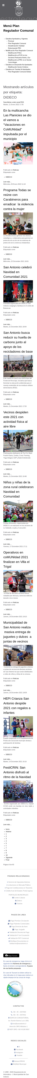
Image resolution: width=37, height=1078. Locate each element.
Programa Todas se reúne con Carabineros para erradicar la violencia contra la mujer (18, 199)
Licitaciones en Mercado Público (19, 885)
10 (6, 855)
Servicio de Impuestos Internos (19, 882)
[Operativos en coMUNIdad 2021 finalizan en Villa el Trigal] (18, 581)
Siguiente (9, 857)
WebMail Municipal (19, 1064)
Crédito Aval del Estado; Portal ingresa (19, 891)
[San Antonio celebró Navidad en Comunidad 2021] (18, 291)
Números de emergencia (21, 963)
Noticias (16, 170)
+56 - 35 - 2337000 (19, 1012)
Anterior (8, 831)
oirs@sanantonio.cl (19, 1023)
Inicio (7, 829)
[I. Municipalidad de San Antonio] (18, 4)
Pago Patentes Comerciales (19, 924)
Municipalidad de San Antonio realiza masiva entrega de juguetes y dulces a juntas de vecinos (17, 632)
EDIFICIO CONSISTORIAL (19, 1018)
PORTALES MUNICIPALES (18, 895)
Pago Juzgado (20, 929)
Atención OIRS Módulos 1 (18, 1026)
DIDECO (9, 177)
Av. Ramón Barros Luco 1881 (18, 1021)
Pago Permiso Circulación (19, 921)
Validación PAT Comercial (19, 938)
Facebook (19, 1049)
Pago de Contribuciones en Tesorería (19, 888)
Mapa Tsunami (12, 955)
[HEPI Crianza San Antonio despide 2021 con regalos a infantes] (18, 726)
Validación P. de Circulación (19, 935)
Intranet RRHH (19, 1061)
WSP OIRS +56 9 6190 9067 (19, 1029)
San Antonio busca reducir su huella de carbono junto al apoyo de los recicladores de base (18, 342)
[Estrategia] (18, 18)
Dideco (19, 900)
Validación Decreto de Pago (19, 932)
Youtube (19, 1055)
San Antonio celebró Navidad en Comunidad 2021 (17, 271)
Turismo (19, 903)
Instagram (19, 1052)
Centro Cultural (19, 898)
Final (7, 860)
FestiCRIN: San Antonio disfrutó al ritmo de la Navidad (17, 772)
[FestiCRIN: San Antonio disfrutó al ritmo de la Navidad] (18, 791)
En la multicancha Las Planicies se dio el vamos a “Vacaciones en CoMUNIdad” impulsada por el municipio (17, 125)
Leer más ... (7, 182)
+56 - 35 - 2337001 (19, 1015)
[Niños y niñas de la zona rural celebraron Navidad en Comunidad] (18, 511)
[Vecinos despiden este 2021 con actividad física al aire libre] (18, 441)
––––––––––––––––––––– (18, 1058)
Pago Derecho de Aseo (19, 926)
